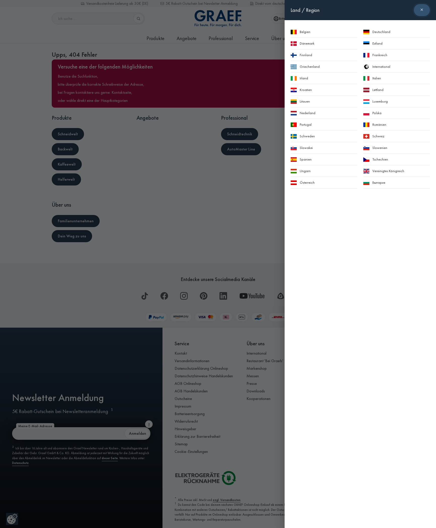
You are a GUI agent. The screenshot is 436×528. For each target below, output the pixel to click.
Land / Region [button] (305, 10)
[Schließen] (422, 10)
